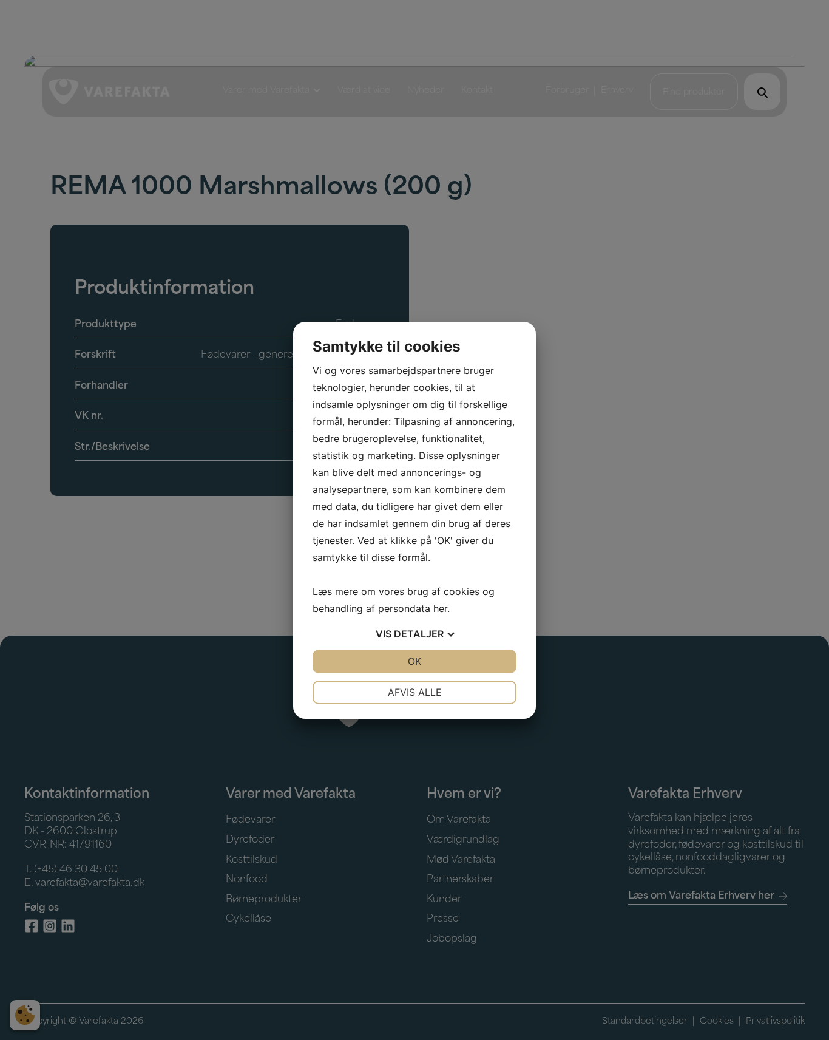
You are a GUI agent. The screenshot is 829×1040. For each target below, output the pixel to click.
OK (414, 661)
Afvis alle (415, 692)
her (440, 608)
